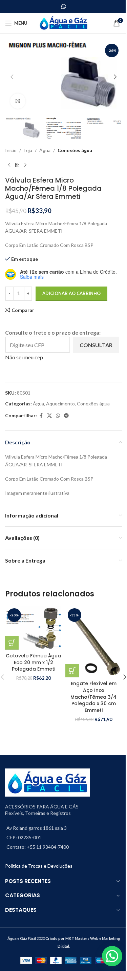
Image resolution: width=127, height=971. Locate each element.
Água (44, 150)
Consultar (96, 345)
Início (11, 150)
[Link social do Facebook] (41, 415)
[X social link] (49, 415)
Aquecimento (60, 403)
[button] (12, 77)
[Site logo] (63, 22)
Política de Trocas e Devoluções (38, 866)
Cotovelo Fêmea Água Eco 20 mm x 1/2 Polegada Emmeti (33, 662)
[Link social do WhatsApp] (63, 6)
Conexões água (75, 150)
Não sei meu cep (24, 357)
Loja (28, 150)
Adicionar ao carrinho (71, 293)
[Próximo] (25, 165)
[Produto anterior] (9, 165)
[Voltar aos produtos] (17, 165)
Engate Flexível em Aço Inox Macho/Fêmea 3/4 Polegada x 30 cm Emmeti (93, 696)
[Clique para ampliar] (17, 101)
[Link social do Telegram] (66, 415)
